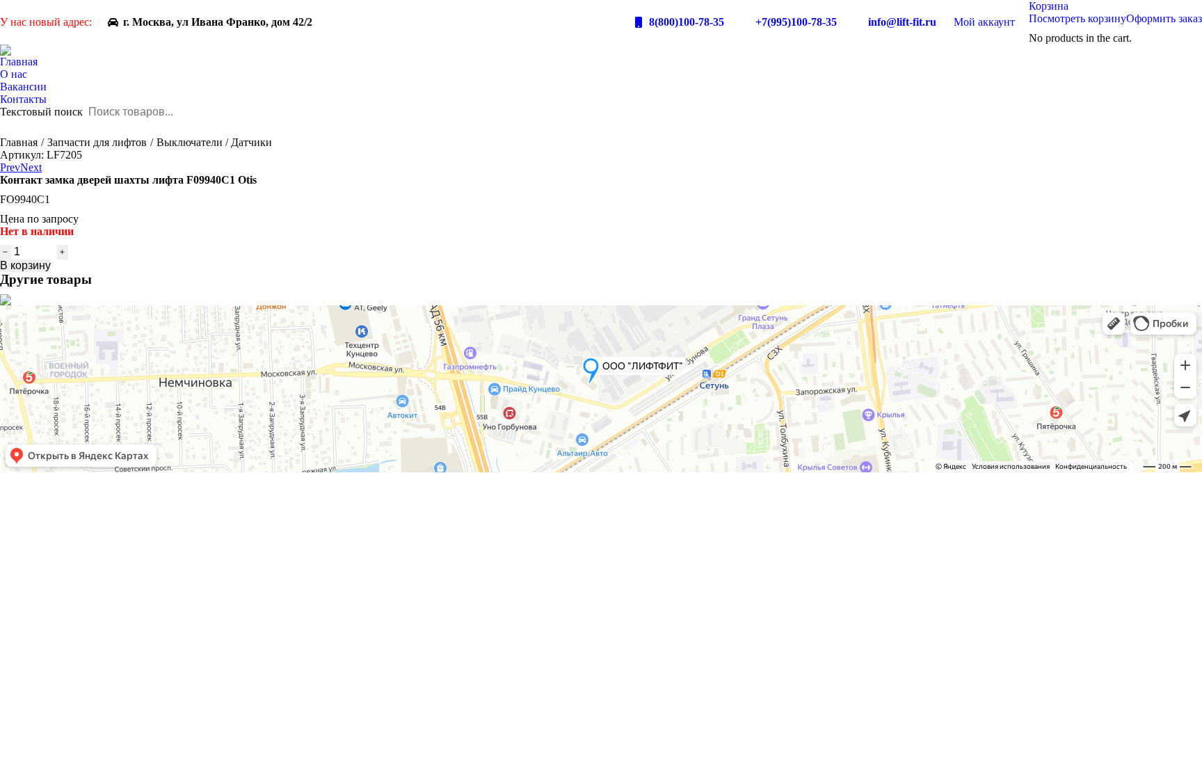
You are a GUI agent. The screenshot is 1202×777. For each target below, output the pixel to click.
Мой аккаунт (984, 22)
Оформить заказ (1164, 18)
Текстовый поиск (41, 112)
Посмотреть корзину (1077, 18)
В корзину (25, 265)
